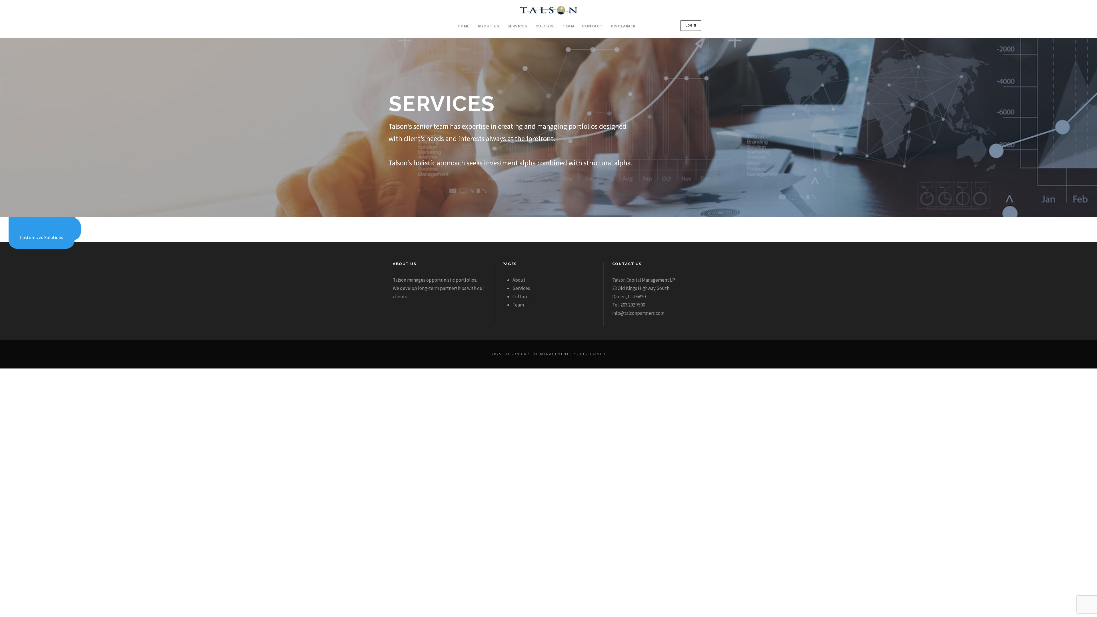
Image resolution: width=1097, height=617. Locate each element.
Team (568, 26)
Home (464, 26)
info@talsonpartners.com (638, 313)
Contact (592, 26)
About (519, 280)
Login (690, 25)
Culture (545, 26)
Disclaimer (623, 26)
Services (517, 26)
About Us (488, 26)
